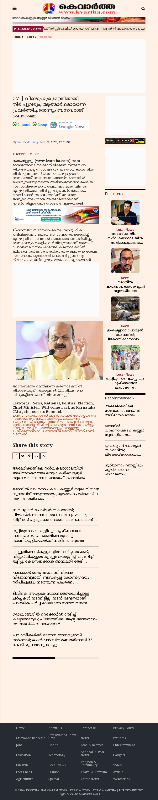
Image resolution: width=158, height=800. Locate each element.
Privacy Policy (123, 728)
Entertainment (124, 745)
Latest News (90, 779)
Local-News (57, 765)
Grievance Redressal (31, 738)
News (30, 37)
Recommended (118, 398)
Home (17, 37)
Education (23, 755)
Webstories (121, 779)
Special (53, 779)
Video (117, 765)
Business (119, 738)
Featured (113, 194)
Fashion (54, 772)
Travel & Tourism (94, 772)
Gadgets (119, 755)
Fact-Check (24, 772)
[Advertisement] (79, 66)
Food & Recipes (92, 745)
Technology (56, 755)
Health (53, 745)
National (46, 37)
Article (118, 772)
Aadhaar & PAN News (92, 753)
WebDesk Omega (28, 142)
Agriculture (24, 779)
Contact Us (89, 728)
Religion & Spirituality (89, 763)
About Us (55, 728)
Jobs (19, 745)
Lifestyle (22, 765)
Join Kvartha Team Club (62, 736)
